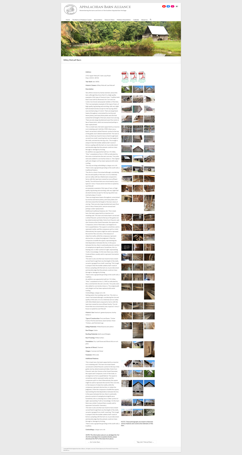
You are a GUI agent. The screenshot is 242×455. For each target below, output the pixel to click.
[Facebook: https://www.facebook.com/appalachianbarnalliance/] (168, 6)
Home (68, 20)
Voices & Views (109, 20)
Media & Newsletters (124, 20)
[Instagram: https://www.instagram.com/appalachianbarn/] (172, 6)
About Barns (98, 20)
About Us (144, 20)
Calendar (136, 20)
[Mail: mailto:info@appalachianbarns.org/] (177, 6)
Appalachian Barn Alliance (105, 7)
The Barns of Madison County (82, 20)
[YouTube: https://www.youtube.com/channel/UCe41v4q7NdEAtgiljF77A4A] (164, 6)
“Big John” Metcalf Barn (145, 442)
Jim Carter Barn (94, 442)
